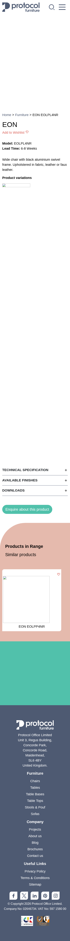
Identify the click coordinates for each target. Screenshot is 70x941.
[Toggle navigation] (62, 7)
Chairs (35, 781)
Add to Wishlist (13, 132)
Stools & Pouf (35, 807)
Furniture (22, 115)
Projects (35, 829)
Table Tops (35, 801)
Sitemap (35, 884)
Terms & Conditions (35, 878)
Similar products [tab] (20, 554)
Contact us (35, 856)
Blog (35, 842)
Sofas (35, 814)
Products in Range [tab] (24, 546)
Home (6, 115)
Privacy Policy (35, 871)
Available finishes (20, 480)
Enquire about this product (27, 509)
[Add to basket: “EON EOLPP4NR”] (58, 575)
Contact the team (35, 707)
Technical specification (25, 470)
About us (35, 836)
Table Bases (35, 794)
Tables (35, 787)
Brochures (35, 849)
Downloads (13, 490)
